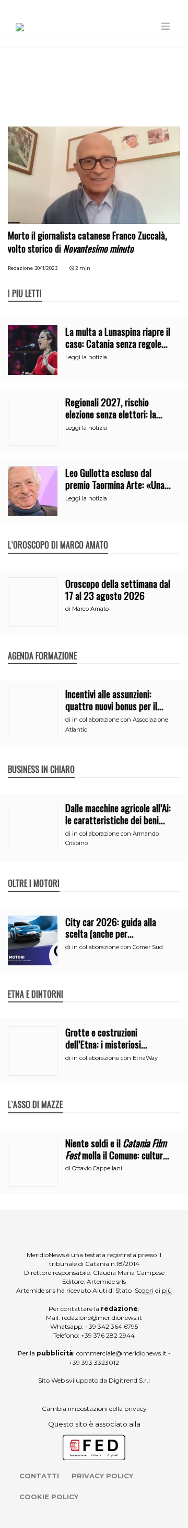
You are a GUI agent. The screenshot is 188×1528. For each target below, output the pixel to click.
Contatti (39, 1476)
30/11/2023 (45, 268)
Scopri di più (153, 1290)
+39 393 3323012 (94, 1362)
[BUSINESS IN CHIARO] (41, 758)
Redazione (20, 268)
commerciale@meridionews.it (121, 1353)
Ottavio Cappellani (97, 1168)
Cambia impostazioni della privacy (94, 1408)
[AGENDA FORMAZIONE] (42, 645)
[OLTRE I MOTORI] (34, 872)
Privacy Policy (102, 1476)
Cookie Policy (48, 1496)
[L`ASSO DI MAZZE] (35, 1093)
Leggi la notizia (86, 357)
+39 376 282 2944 (108, 1335)
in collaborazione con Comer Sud (117, 947)
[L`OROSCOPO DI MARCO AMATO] (58, 534)
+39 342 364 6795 (111, 1326)
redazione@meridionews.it (102, 1317)
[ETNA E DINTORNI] (35, 983)
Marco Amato (90, 608)
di (68, 608)
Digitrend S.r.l (129, 1380)
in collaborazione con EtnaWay (115, 1058)
